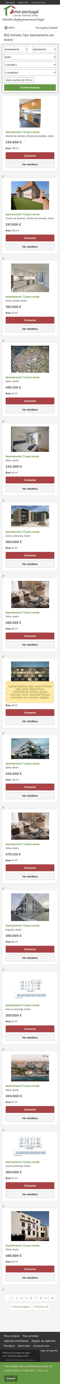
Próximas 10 (41, 1306)
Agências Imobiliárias (16, 1340)
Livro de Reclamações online (15, 1356)
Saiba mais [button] (42, 1370)
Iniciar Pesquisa (31, 87)
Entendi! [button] (10, 1378)
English (53, 27)
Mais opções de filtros (19, 80)
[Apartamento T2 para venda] (30, 277)
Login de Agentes (49, 1350)
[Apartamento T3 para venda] (30, 113)
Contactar (30, 155)
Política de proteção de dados (16, 1353)
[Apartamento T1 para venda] (30, 438)
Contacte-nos (38, 2)
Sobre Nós (23, 2)
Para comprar (12, 1335)
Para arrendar (31, 1335)
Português (42, 27)
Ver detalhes (30, 164)
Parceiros (10, 2)
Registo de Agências (43, 1340)
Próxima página (21, 1306)
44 (52, 1298)
